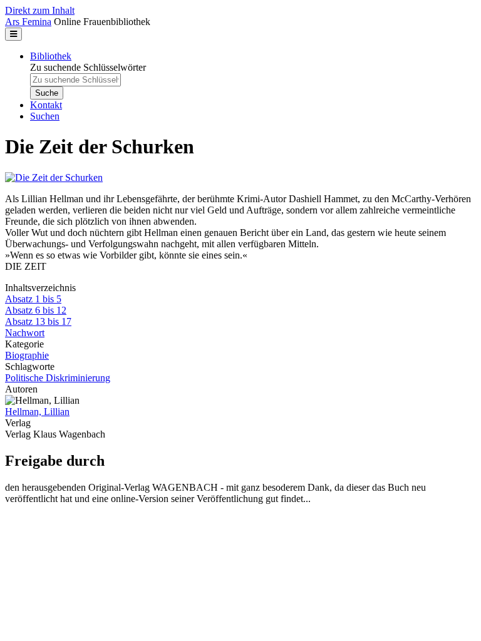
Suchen (44, 116)
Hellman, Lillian (37, 411)
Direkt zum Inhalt (40, 10)
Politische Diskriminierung (57, 377)
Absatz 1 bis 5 (33, 299)
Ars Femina (28, 21)
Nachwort (24, 332)
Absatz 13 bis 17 (38, 321)
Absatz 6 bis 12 (35, 310)
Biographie (27, 355)
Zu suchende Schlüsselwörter (88, 67)
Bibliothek (50, 56)
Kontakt (46, 105)
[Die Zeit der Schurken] (54, 177)
